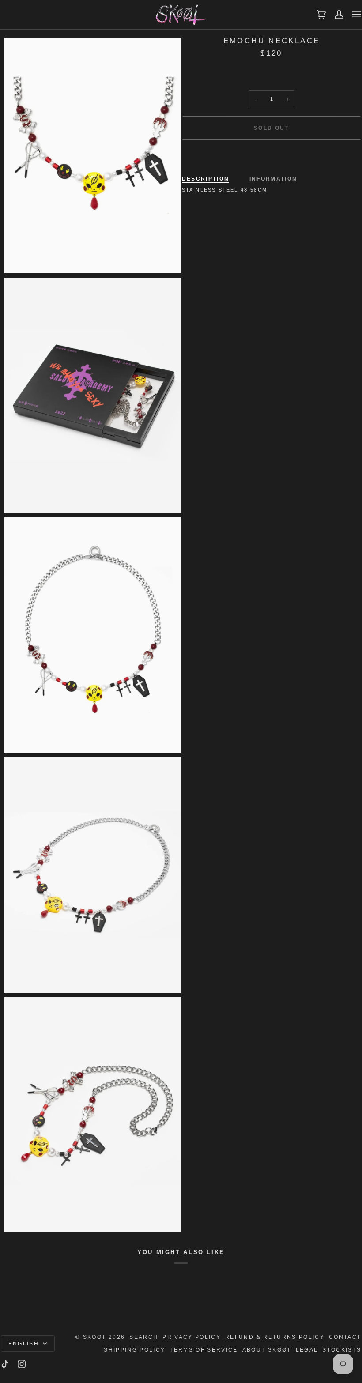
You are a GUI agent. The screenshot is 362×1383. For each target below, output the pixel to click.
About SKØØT (266, 1350)
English (24, 1343)
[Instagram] (22, 1364)
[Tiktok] (5, 1364)
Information (273, 178)
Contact (345, 1337)
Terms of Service (204, 1350)
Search (143, 1337)
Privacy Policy (191, 1337)
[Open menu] (352, 14)
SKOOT (94, 1337)
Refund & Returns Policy (274, 1337)
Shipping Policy (134, 1350)
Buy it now (271, 158)
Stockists (341, 1350)
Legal (307, 1350)
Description (206, 178)
